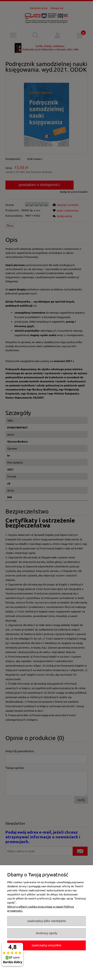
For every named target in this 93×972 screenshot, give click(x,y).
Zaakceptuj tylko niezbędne (46, 921)
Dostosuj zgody (46, 933)
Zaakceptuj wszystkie (46, 945)
